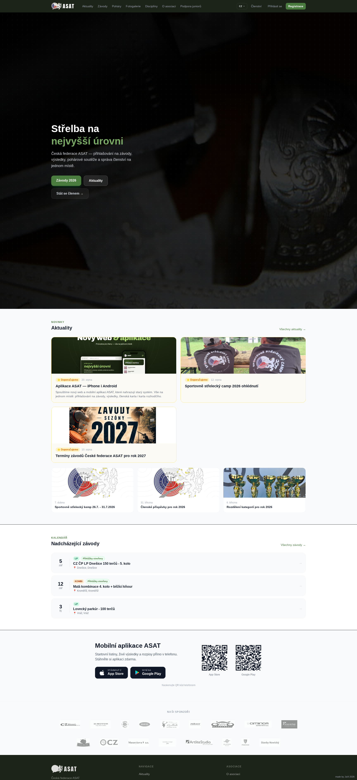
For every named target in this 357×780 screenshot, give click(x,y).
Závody (102, 6)
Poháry (116, 6)
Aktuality (87, 6)
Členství (256, 6)
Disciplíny (151, 6)
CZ (240, 6)
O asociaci (169, 6)
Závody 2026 (66, 180)
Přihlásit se (275, 6)
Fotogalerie (133, 6)
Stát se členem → (69, 193)
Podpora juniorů (190, 6)
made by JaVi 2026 (345, 776)
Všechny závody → (293, 544)
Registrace (295, 6)
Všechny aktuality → (292, 329)
